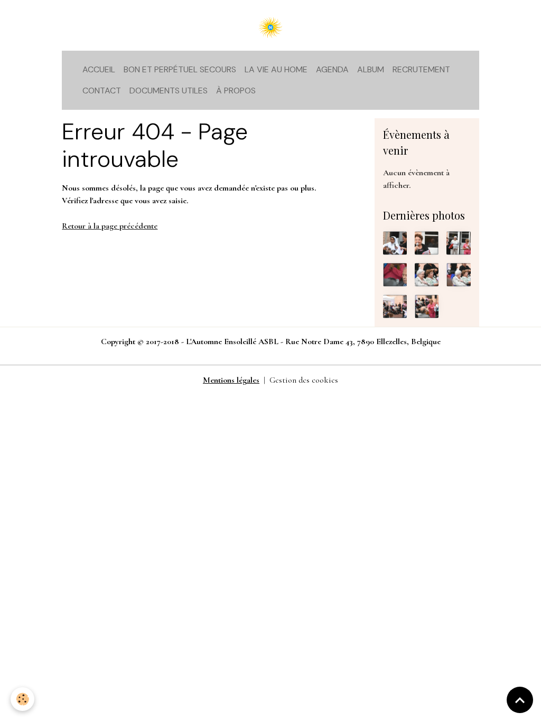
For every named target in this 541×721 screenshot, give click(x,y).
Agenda (332, 69)
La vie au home (276, 69)
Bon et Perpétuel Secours (180, 69)
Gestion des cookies (303, 380)
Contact (101, 90)
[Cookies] (22, 699)
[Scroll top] (520, 700)
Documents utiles (168, 90)
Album (370, 69)
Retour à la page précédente (109, 226)
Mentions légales (231, 380)
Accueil (98, 69)
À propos (236, 90)
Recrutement (421, 69)
